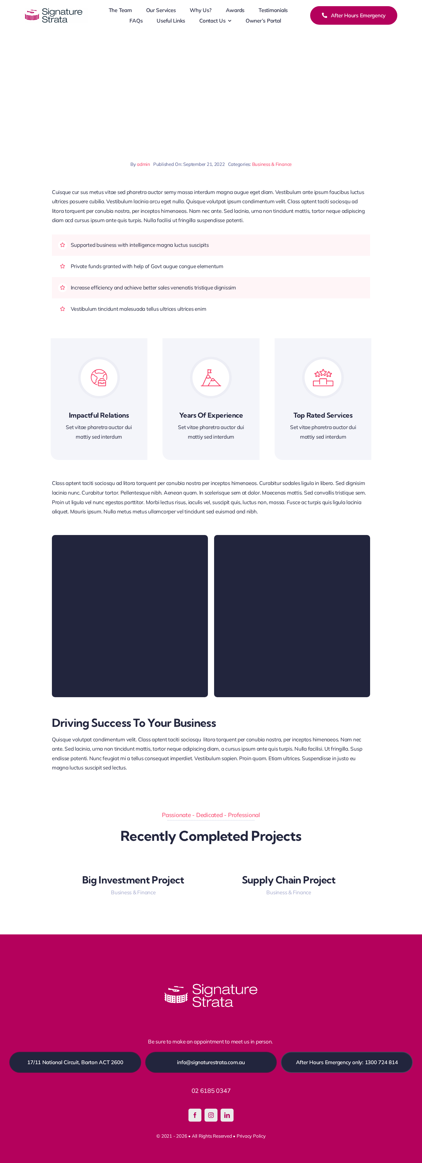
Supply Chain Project (289, 880)
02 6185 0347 (211, 1090)
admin (143, 164)
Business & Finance (272, 164)
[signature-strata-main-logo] (56, 11)
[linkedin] (227, 1115)
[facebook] (194, 1115)
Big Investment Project (133, 880)
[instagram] (211, 1115)
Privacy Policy (251, 1136)
